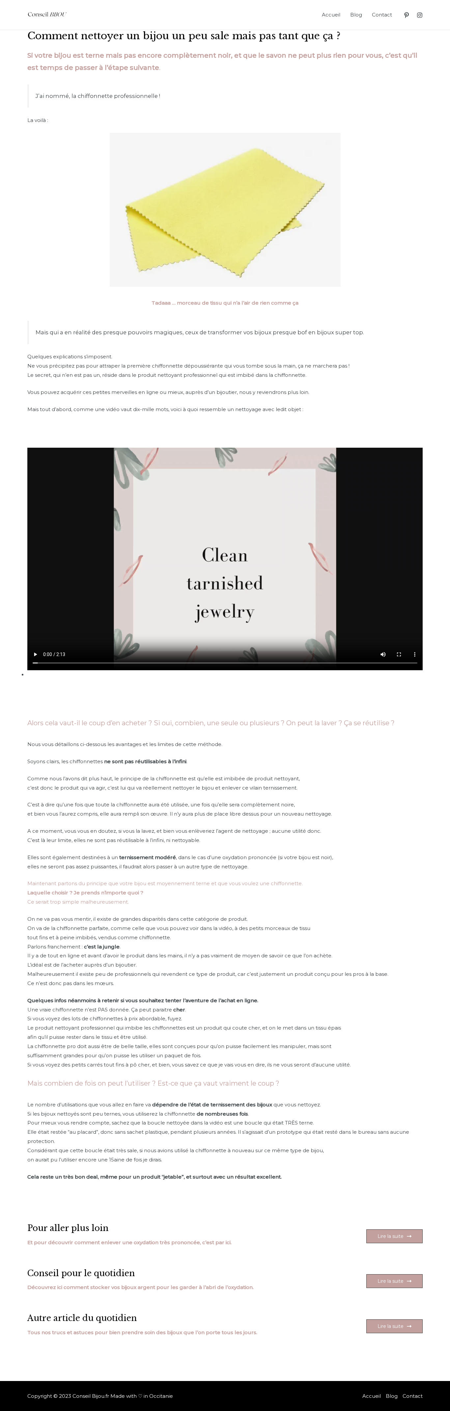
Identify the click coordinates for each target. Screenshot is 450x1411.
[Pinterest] (406, 15)
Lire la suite (391, 1236)
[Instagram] (420, 15)
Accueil (331, 15)
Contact (382, 15)
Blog (356, 15)
